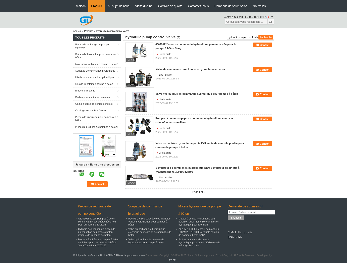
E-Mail (232, 232)
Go (270, 21)
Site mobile (236, 237)
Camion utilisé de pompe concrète (94, 104)
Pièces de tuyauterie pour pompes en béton (95, 119)
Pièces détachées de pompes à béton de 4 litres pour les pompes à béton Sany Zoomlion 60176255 (98, 242)
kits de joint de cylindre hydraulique (94, 77)
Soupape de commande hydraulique (95, 70)
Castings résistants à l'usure (90, 110)
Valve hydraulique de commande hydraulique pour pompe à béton (196, 93)
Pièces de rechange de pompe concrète (92, 46)
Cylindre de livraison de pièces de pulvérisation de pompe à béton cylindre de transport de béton (96, 232)
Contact (264, 45)
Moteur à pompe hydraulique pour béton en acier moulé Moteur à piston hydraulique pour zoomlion (199, 221)
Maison (81, 6)
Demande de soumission (230, 6)
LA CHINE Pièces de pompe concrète (124, 255)
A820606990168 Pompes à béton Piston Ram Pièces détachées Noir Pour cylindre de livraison (97, 221)
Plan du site (245, 232)
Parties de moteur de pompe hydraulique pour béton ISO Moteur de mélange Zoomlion (199, 242)
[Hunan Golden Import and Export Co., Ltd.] (86, 19)
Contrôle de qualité (170, 6)
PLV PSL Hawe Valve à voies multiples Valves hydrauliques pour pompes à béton (149, 221)
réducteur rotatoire (85, 90)
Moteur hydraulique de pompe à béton (96, 64)
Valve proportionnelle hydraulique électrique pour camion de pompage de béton (149, 232)
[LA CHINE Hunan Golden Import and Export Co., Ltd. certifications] (86, 145)
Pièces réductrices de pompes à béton (96, 127)
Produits (96, 6)
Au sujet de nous (119, 6)
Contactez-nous (198, 6)
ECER (172, 260)
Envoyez (236, 217)
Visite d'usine (143, 6)
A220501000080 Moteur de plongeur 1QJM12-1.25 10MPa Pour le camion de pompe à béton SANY (199, 232)
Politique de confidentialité (87, 255)
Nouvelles (259, 6)
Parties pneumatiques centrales (92, 97)
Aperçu (77, 31)
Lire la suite (165, 54)
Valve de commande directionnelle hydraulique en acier (190, 69)
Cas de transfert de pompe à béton (94, 84)
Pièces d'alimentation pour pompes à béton (95, 56)
